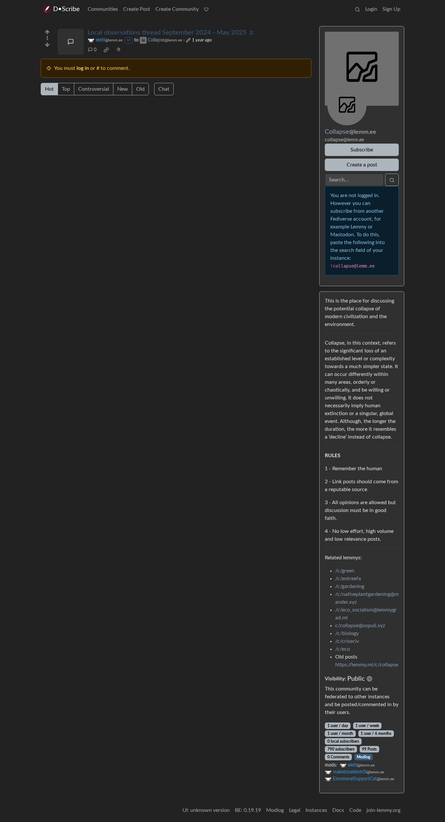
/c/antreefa (348, 578)
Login (371, 9)
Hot (49, 89)
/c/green (344, 570)
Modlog (363, 757)
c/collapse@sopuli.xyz (360, 625)
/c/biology (347, 633)
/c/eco (342, 649)
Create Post (136, 9)
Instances (316, 810)
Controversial (93, 89)
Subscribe (362, 149)
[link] (106, 50)
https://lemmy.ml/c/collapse (366, 664)
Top (66, 89)
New (122, 89)
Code (355, 810)
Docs (338, 810)
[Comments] (71, 42)
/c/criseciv (347, 641)
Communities (103, 9)
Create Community (177, 9)
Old (140, 89)
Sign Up (391, 9)
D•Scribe (66, 9)
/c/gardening (349, 586)
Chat (163, 89)
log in (83, 68)
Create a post (362, 164)
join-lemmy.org (383, 810)
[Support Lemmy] (206, 9)
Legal (294, 810)
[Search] (357, 9)
